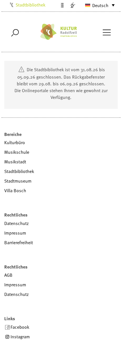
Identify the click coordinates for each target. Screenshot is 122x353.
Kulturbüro (14, 142)
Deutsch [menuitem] (100, 5)
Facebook (19, 327)
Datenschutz (16, 223)
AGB (8, 275)
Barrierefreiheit (18, 242)
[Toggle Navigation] (106, 32)
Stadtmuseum (17, 180)
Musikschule (16, 152)
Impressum (15, 232)
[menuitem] (97, 5)
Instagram (20, 336)
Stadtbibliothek (30, 4)
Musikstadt (15, 161)
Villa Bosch (15, 190)
